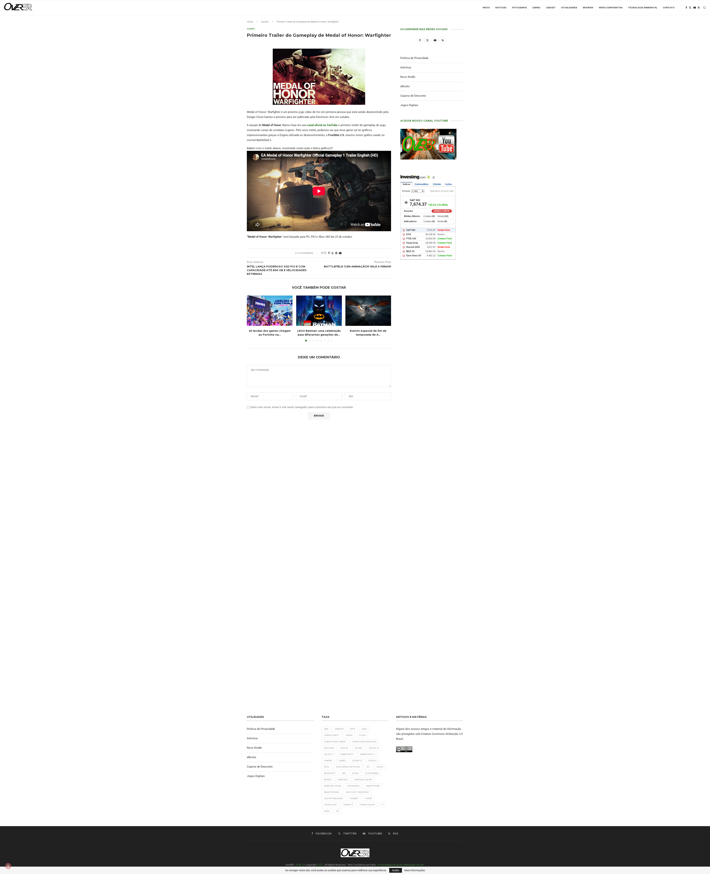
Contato (668, 7)
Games (536, 7)
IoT (368, 767)
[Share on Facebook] (329, 253)
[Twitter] (690, 7)
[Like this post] (325, 253)
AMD (326, 729)
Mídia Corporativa (611, 7)
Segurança (353, 786)
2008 (298, 864)
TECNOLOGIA (330, 805)
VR (337, 811)
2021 (320, 864)
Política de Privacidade (414, 58)
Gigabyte (357, 760)
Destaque (329, 748)
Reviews (588, 7)
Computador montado (364, 742)
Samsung (343, 779)
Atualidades (569, 7)
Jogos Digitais (409, 105)
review (327, 779)
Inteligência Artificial (348, 767)
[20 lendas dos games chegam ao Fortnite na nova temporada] (270, 311)
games (342, 760)
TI (382, 805)
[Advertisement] (431, 421)
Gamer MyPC (346, 754)
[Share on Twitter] (332, 253)
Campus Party (331, 735)
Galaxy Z (329, 754)
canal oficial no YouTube (322, 125)
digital (344, 748)
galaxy (358, 748)
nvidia (355, 773)
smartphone (373, 786)
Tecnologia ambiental (642, 7)
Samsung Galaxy (363, 779)
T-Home (368, 798)
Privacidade (384, 864)
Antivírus (405, 67)
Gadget (551, 7)
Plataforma (371, 773)
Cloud (362, 735)
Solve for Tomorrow (357, 792)
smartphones (331, 792)
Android (339, 729)
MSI (344, 773)
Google (372, 760)
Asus (364, 729)
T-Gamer (353, 798)
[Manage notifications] (8, 866)
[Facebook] (686, 7)
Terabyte (348, 805)
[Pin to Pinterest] (336, 253)
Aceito (395, 870)
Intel (326, 767)
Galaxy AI (374, 748)
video (327, 811)
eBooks (405, 86)
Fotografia (519, 7)
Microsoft (330, 773)
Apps (352, 729)
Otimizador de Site (414, 864)
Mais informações (414, 870)
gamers (328, 760)
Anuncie (397, 864)
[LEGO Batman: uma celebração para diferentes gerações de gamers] (319, 311)
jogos (379, 767)
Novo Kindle (407, 77)
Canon (349, 735)
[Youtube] (694, 7)
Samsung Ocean (332, 786)
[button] (252, 318)
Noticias (500, 7)
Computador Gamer (334, 742)
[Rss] (699, 7)
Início (486, 7)
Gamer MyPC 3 (367, 754)
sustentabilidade (333, 798)
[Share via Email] (340, 253)
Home (250, 21)
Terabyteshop (367, 805)
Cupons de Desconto (413, 95)
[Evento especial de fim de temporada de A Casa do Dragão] (368, 311)
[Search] (704, 7)
